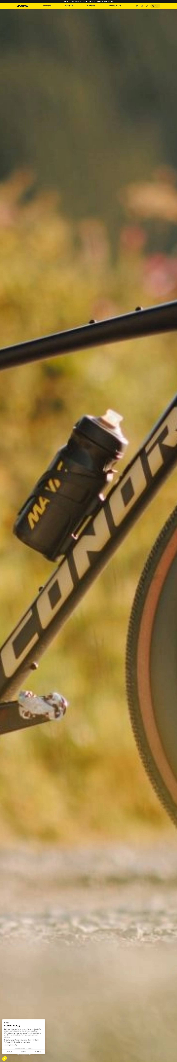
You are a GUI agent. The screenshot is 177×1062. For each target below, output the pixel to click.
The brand (91, 6)
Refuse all (9, 1051)
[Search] (142, 6)
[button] (4, 1058)
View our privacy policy (10, 1045)
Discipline (69, 6)
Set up (23, 1051)
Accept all (38, 1051)
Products (47, 6)
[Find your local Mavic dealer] (137, 6)
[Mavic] (23, 6)
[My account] (147, 6)
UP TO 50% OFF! (103, 1)
